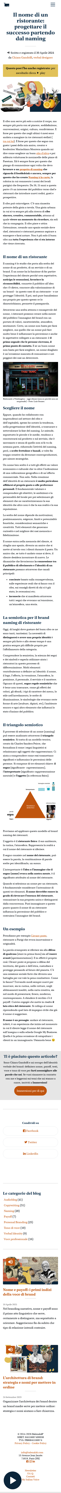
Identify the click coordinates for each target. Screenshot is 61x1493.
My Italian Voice (30, 1479)
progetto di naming (31, 169)
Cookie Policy (39, 1443)
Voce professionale (16, 1239)
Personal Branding (15, 1222)
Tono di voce (12, 1228)
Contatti (30, 1476)
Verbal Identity (13, 1233)
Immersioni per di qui (30, 1090)
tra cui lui (8, 141)
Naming (9, 1211)
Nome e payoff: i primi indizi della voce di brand (27, 1292)
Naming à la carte (39, 177)
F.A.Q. (30, 1473)
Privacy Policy (22, 1443)
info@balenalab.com (31, 1452)
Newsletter (30, 1470)
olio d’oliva (42, 153)
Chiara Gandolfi (22, 57)
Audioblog (10, 1199)
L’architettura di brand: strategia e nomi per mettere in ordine (29, 1382)
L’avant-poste (38, 935)
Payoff (8, 1216)
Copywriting (11, 1205)
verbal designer (43, 57)
